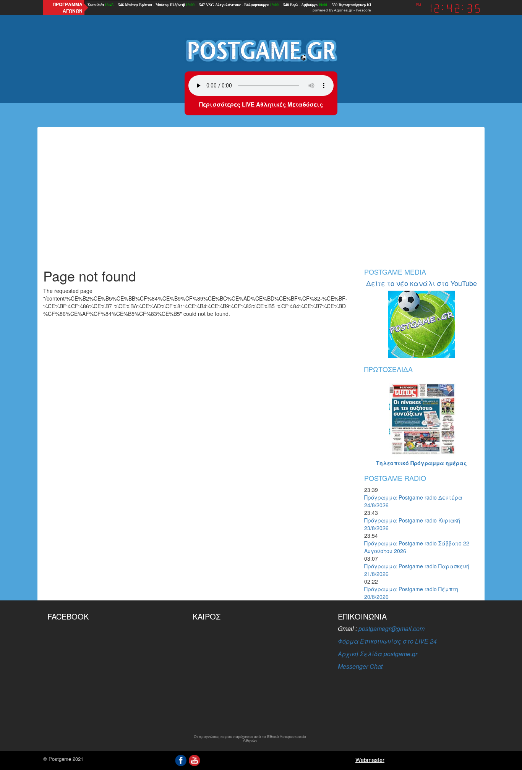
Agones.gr (343, 10)
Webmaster (369, 759)
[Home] (261, 50)
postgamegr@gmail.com (391, 628)
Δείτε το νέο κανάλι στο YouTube (421, 283)
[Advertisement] (261, 203)
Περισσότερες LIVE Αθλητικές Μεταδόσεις (261, 104)
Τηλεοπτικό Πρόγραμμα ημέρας (421, 463)
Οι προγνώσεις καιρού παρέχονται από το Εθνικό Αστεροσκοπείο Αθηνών (250, 738)
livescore (363, 10)
